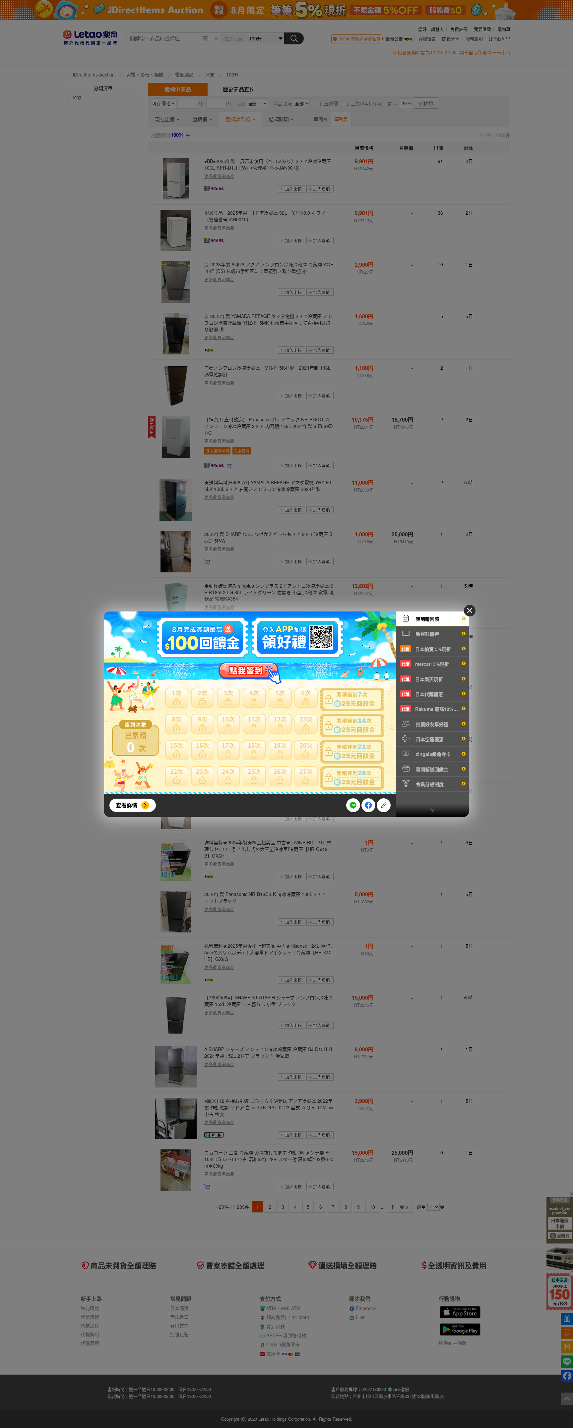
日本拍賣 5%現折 (426, 649)
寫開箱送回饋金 (431, 769)
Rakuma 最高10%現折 (432, 709)
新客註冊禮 (426, 633)
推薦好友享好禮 (431, 724)
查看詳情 (126, 805)
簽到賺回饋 (426, 618)
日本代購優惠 (422, 694)
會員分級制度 (429, 784)
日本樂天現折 (422, 679)
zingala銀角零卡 (432, 754)
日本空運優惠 (429, 739)
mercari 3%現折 (425, 664)
